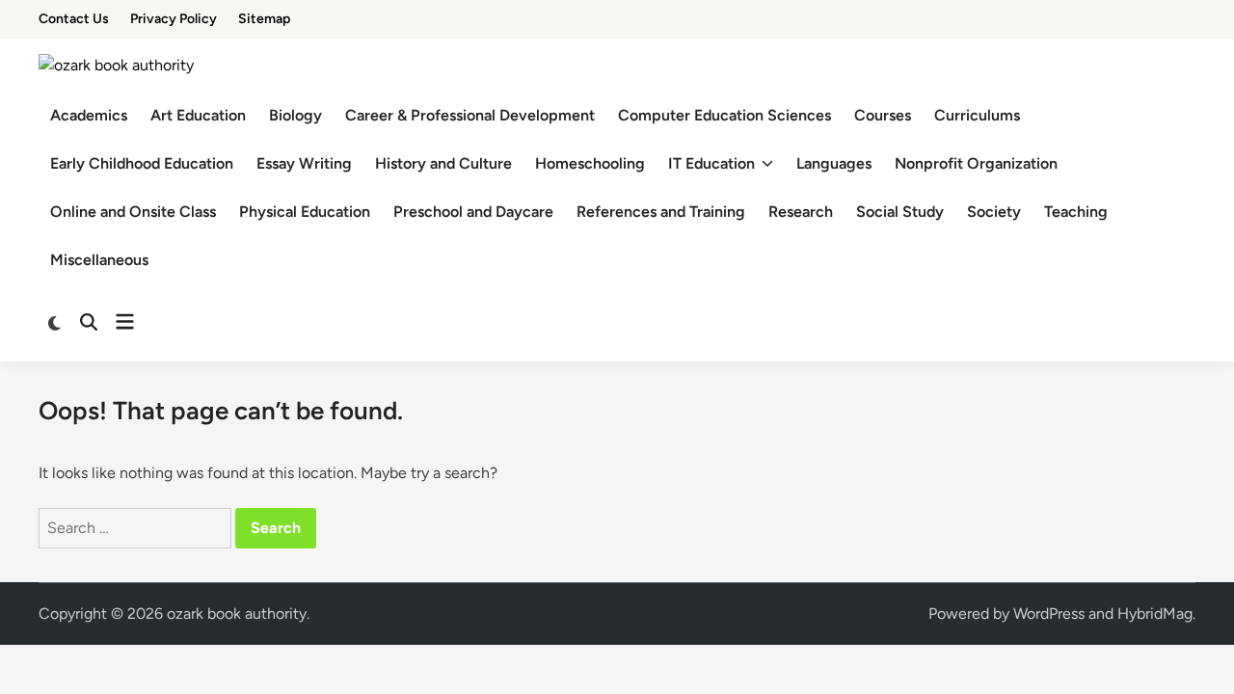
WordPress (1049, 613)
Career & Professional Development (470, 115)
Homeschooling (590, 163)
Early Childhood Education (141, 163)
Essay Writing (304, 163)
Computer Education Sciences (724, 115)
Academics (88, 115)
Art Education (198, 115)
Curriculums (977, 115)
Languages (834, 163)
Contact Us (74, 19)
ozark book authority (237, 613)
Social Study (900, 211)
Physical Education (304, 211)
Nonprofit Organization (976, 163)
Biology (295, 115)
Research (800, 211)
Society (994, 211)
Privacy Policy (173, 19)
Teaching (1076, 211)
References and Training (661, 211)
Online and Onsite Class (133, 211)
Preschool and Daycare (473, 211)
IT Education (711, 163)
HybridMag (1155, 613)
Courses (882, 115)
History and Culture (443, 163)
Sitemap (264, 19)
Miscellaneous (99, 260)
